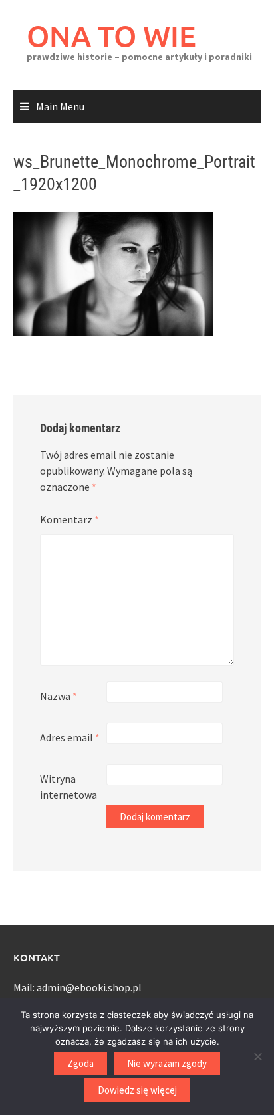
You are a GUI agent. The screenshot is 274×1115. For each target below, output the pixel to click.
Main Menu (60, 106)
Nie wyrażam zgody (167, 1063)
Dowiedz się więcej (137, 1090)
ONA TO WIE (111, 35)
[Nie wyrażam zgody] (257, 1056)
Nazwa (58, 696)
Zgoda (80, 1063)
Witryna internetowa (68, 786)
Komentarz (69, 519)
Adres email (70, 737)
